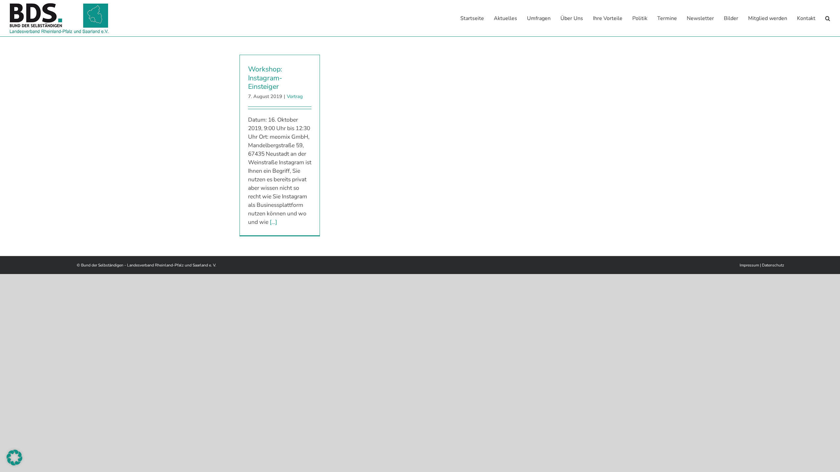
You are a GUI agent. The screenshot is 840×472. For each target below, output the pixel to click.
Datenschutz (773, 265)
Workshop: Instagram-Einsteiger (265, 77)
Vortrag (295, 96)
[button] (827, 18)
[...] (273, 222)
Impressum (749, 265)
